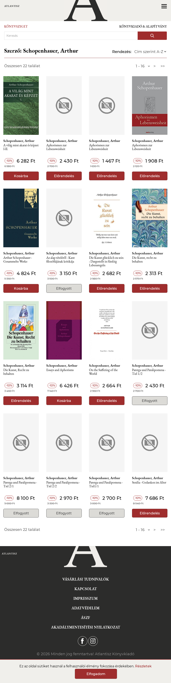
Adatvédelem (85, 608)
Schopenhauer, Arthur (18, 141)
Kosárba (21, 176)
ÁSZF (85, 617)
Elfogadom (96, 674)
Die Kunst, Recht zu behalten (16, 372)
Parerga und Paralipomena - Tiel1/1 (106, 484)
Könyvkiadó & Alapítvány (143, 26)
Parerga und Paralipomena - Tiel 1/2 (149, 372)
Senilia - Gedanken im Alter (149, 483)
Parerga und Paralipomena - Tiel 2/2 (63, 484)
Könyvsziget (16, 26)
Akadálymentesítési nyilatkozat (85, 627)
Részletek (143, 666)
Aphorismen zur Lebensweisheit (56, 147)
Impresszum (85, 598)
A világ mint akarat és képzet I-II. (21, 147)
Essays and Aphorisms (60, 370)
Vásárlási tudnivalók (85, 579)
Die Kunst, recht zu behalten (144, 260)
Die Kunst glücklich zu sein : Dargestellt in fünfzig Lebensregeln (106, 261)
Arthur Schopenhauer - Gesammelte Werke (17, 260)
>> (163, 66)
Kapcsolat (85, 588)
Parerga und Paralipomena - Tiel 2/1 (20, 484)
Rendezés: (121, 51)
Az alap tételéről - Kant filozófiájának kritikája (60, 260)
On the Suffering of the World (103, 372)
